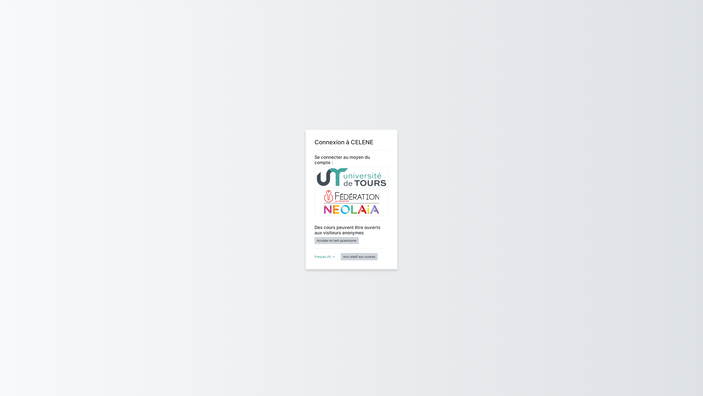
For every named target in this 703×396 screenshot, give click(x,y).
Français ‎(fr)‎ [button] (323, 256)
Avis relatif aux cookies (359, 256)
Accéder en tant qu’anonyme (336, 240)
